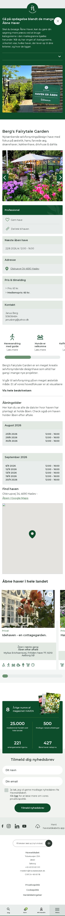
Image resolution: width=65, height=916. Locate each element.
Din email (12, 781)
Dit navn (11, 770)
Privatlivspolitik (32, 885)
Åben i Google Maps (15, 498)
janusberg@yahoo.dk (17, 319)
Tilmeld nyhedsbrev (32, 807)
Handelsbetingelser (32, 895)
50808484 (11, 316)
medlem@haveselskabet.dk (32, 871)
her (16, 796)
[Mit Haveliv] (41, 908)
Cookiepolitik (32, 890)
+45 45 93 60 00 (32, 867)
